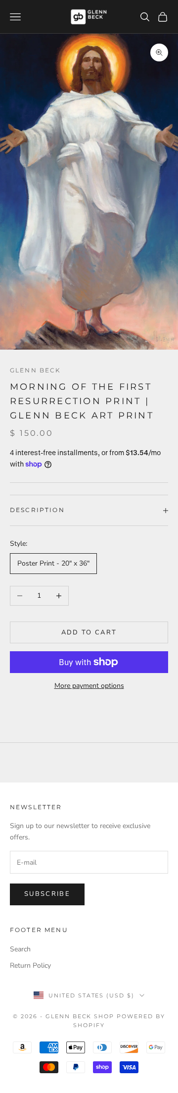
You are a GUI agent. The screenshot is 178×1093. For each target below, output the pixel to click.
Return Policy (30, 965)
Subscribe (47, 893)
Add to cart (89, 632)
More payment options (89, 685)
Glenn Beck (35, 370)
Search (20, 949)
